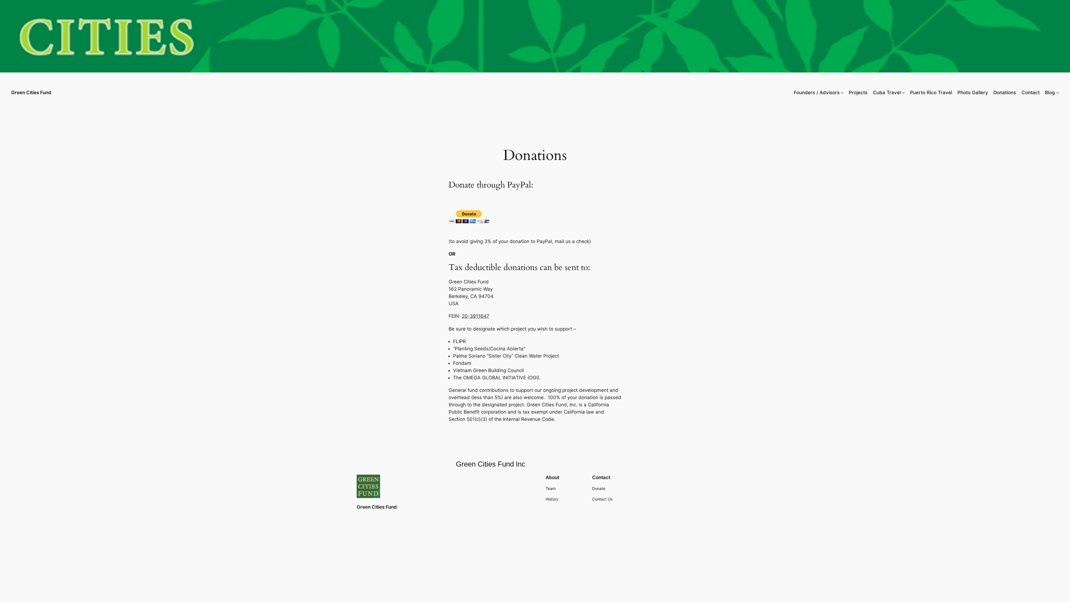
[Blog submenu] (1057, 92)
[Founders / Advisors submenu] (842, 92)
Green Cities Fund (31, 92)
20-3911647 (475, 316)
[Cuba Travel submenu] (903, 92)
